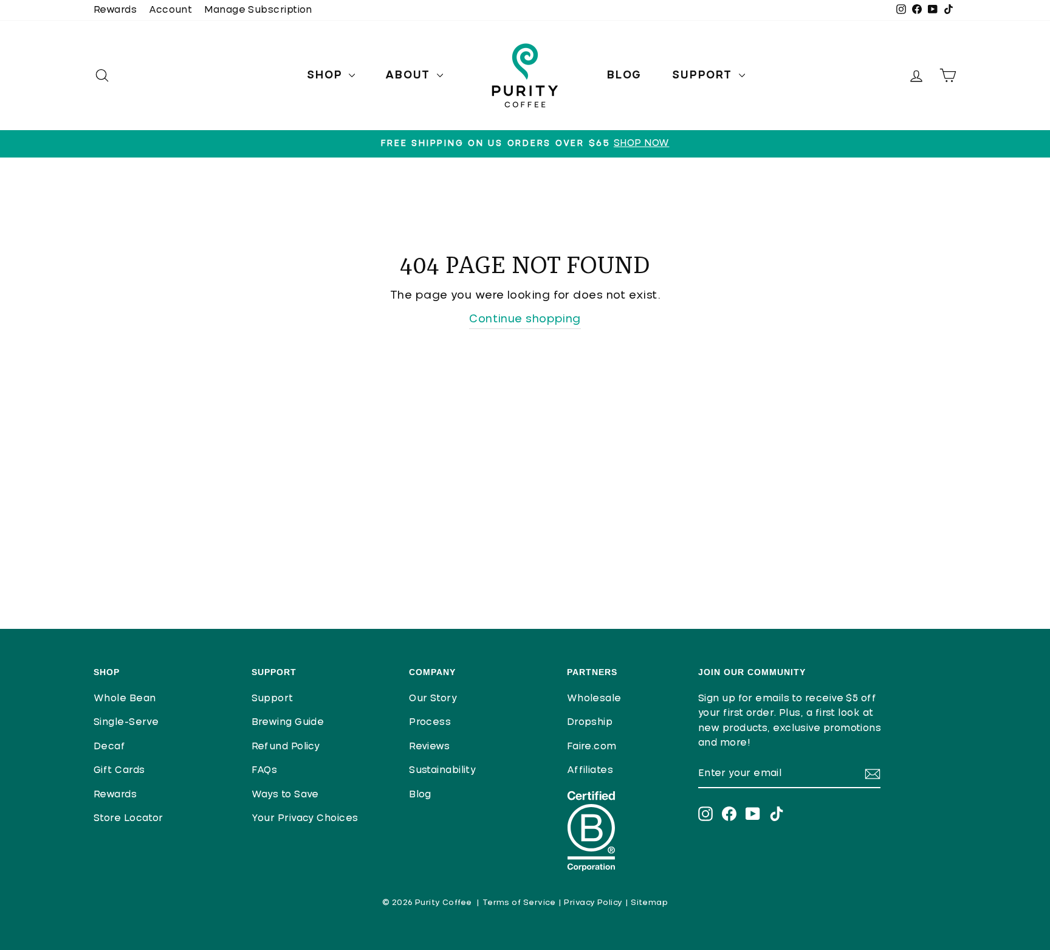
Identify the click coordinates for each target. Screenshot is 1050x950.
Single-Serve (126, 722)
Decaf (109, 746)
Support (703, 75)
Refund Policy (286, 746)
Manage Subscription (258, 10)
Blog (624, 75)
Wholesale (594, 698)
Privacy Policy (593, 903)
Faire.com (592, 746)
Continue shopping (525, 319)
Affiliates (590, 770)
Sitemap (649, 903)
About (409, 75)
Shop (326, 75)
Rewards (115, 10)
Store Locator (128, 818)
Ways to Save (285, 794)
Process (430, 722)
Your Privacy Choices (305, 818)
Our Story (433, 698)
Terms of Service (519, 903)
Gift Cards (119, 770)
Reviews (429, 746)
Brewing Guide (288, 722)
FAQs (265, 770)
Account (170, 10)
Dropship (590, 722)
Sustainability (442, 770)
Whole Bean (125, 698)
